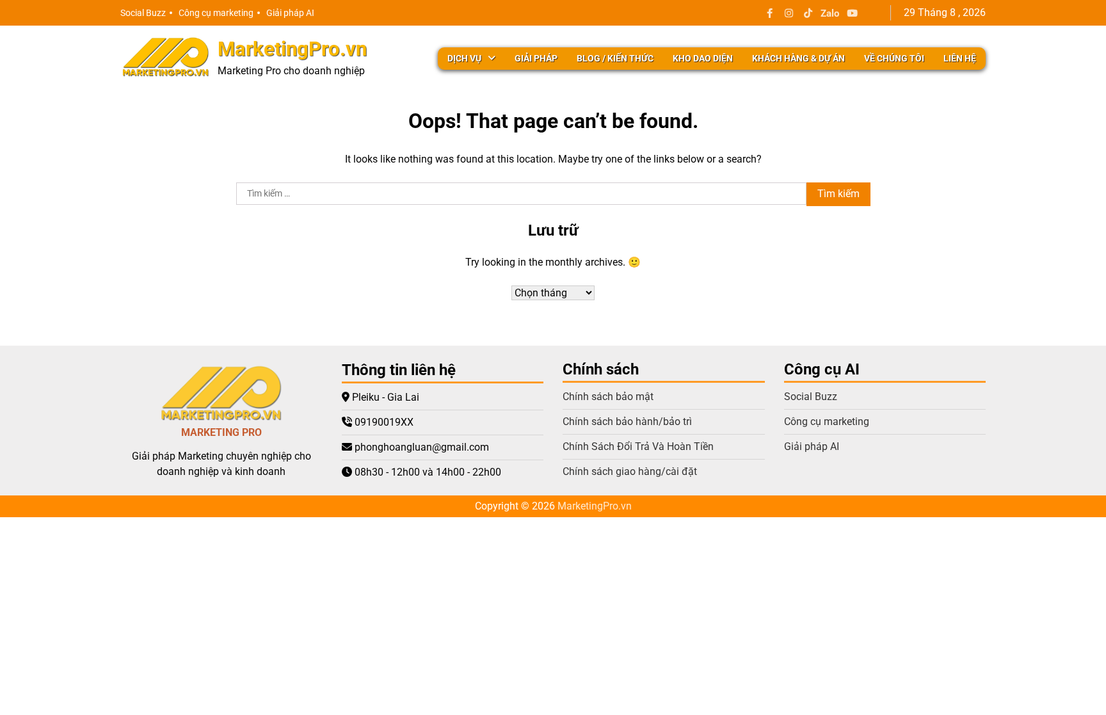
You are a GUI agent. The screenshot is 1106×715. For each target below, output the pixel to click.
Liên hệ (959, 58)
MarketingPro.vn (292, 49)
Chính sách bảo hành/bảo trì (627, 421)
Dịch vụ (464, 58)
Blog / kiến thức (615, 58)
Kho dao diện (703, 58)
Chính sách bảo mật (608, 396)
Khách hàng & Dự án (798, 58)
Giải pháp (536, 58)
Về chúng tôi (894, 58)
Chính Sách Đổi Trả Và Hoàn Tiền (638, 446)
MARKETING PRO (221, 432)
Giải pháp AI (290, 13)
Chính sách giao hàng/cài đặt (630, 471)
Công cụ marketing (216, 13)
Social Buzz (143, 13)
